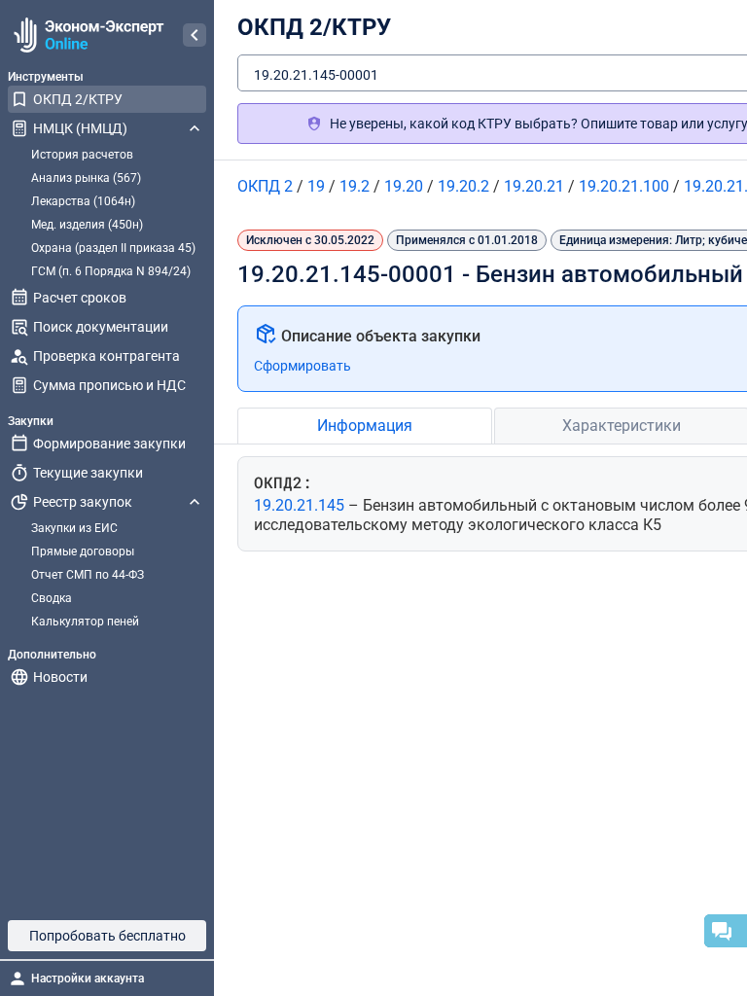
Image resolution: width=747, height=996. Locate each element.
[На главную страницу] (86, 35)
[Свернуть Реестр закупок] (194, 502)
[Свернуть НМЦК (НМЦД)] (194, 128)
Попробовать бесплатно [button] (107, 935)
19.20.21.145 (301, 505)
